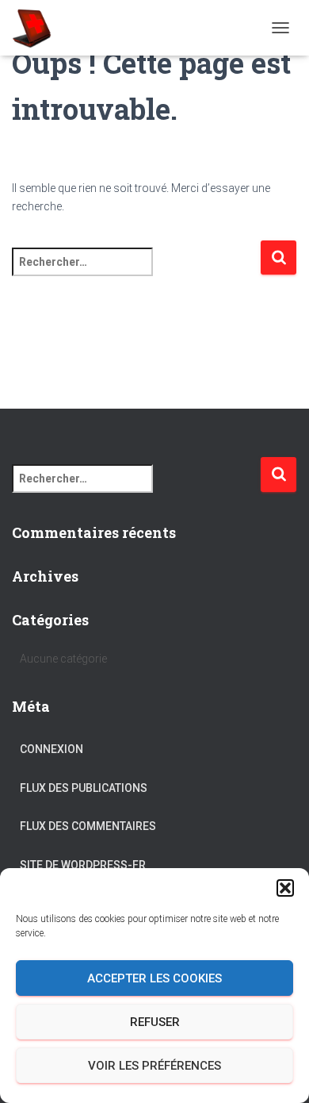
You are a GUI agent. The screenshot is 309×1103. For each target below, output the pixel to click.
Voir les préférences (154, 1066)
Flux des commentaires (88, 826)
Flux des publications (83, 788)
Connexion (51, 749)
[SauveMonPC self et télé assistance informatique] (37, 28)
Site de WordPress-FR (83, 865)
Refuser (155, 1022)
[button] (285, 888)
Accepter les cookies (154, 978)
